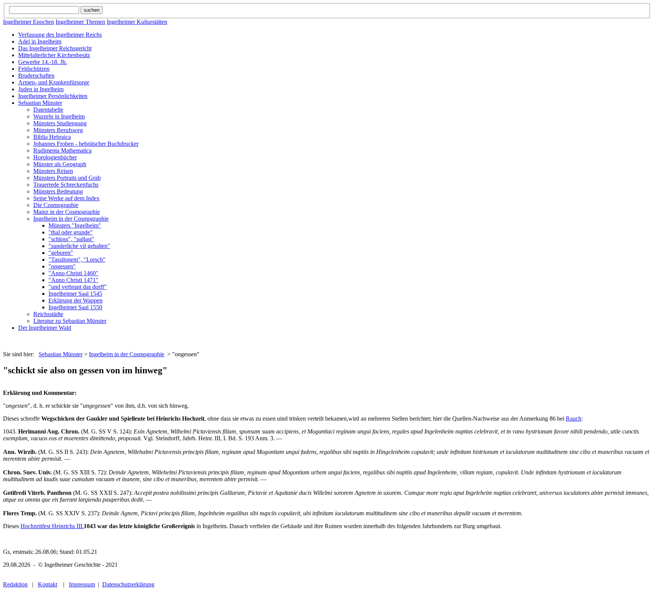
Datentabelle (48, 109)
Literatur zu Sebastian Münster (69, 321)
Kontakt (47, 584)
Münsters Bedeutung (58, 191)
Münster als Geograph (59, 164)
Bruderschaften (36, 75)
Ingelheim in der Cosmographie (71, 218)
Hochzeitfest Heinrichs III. (52, 526)
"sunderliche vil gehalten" (79, 246)
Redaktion (15, 584)
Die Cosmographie (55, 205)
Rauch (573, 418)
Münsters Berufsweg (58, 130)
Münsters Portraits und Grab (67, 178)
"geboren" (60, 252)
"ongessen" (62, 266)
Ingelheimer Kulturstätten (137, 22)
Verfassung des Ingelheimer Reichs (60, 34)
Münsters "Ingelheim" (74, 225)
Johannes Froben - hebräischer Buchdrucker (86, 143)
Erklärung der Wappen (75, 300)
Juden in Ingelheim (41, 89)
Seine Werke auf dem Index (66, 198)
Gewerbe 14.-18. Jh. (42, 62)
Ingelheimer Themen (80, 22)
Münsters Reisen (53, 171)
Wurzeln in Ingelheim (59, 116)
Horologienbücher (55, 157)
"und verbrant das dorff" (77, 287)
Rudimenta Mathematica (62, 150)
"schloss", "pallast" (71, 239)
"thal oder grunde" (70, 232)
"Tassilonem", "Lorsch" (77, 259)
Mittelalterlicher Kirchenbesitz (54, 55)
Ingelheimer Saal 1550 (75, 307)
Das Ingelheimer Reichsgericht (55, 48)
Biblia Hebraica (52, 137)
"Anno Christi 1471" (73, 280)
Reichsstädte (48, 314)
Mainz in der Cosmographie (66, 212)
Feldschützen (34, 68)
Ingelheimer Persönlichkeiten (52, 96)
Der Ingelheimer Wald (44, 327)
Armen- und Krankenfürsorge (53, 82)
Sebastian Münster (40, 103)
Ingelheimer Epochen (28, 22)
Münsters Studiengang (60, 123)
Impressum (82, 584)
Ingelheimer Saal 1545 (75, 293)
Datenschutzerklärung (128, 584)
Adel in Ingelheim (39, 41)
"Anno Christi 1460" (73, 273)
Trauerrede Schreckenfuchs (65, 184)
